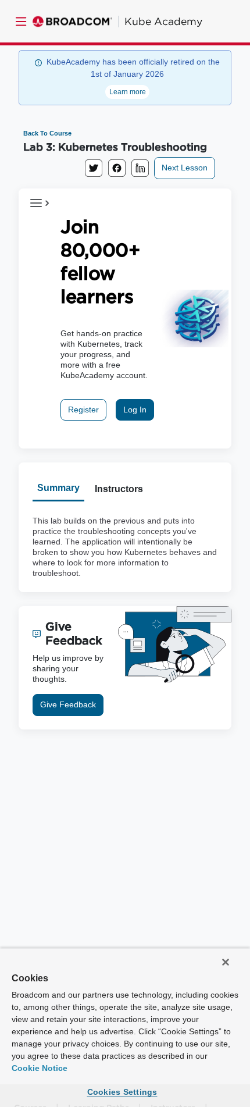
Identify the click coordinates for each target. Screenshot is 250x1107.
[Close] (225, 962)
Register (83, 409)
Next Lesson (185, 167)
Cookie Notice (39, 1068)
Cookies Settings (122, 1092)
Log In (135, 409)
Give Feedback (68, 704)
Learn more (127, 92)
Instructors (119, 489)
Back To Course (47, 133)
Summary (58, 488)
